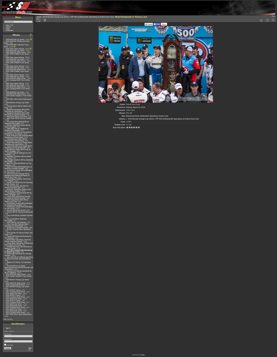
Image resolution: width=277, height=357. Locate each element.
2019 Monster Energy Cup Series (17, 102)
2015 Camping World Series (15, 302)
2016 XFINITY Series (13, 295)
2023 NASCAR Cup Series (15, 68)
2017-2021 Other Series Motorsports (19, 314)
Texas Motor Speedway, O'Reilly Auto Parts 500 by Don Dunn (19, 244)
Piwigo (143, 355)
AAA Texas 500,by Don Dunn (17, 116)
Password (7, 339)
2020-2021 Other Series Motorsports (19, 99)
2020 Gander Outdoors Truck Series (19, 95)
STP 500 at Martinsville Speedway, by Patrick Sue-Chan (18, 251)
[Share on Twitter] (149, 25)
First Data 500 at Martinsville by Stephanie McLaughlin (17, 122)
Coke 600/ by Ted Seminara (16, 222)
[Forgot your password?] (30, 349)
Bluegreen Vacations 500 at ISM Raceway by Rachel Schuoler (17, 114)
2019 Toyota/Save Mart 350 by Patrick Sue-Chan (16, 200)
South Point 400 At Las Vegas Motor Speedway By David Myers (18, 143)
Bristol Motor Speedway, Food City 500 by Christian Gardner (18, 240)
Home (39, 17)
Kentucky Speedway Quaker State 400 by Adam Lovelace (18, 190)
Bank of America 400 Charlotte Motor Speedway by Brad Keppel (18, 136)
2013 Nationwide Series (14, 311)
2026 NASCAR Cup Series (15, 39)
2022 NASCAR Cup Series (15, 76)
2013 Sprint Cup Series (14, 309)
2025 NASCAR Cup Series (15, 50)
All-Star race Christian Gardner (17, 227)
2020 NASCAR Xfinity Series (16, 94)
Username (8, 334)
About (8, 29)
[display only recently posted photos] (31, 35)
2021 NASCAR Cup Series (15, 85)
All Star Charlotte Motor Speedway (19, 229)
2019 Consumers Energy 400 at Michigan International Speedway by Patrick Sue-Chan (17, 175)
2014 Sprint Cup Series (14, 304)
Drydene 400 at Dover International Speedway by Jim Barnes (18, 133)
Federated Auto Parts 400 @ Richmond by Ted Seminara (16, 140)
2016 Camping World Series (15, 297)
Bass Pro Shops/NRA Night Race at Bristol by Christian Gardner (18, 167)
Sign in (8, 328)
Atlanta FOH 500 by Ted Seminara (19, 262)
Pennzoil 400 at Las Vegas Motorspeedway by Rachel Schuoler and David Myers (19, 267)
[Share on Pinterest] (164, 25)
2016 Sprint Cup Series (14, 293)
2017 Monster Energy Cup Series (17, 286)
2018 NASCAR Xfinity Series (16, 283)
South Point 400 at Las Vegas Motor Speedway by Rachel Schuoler (18, 147)
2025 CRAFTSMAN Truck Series (17, 54)
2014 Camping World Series (15, 307)
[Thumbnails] (261, 20)
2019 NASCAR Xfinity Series (16, 274)
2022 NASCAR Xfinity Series (16, 78)
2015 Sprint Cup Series (14, 299)
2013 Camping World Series (15, 312)
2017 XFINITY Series (13, 290)
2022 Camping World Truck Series (18, 80)
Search (8, 27)
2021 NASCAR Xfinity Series (16, 87)
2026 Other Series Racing (15, 49)
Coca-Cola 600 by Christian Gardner (19, 215)
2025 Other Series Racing (15, 57)
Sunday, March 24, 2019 (135, 107)
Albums (16, 35)
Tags (7, 25)
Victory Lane (163, 116)
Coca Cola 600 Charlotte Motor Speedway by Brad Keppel (16, 225)
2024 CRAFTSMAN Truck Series (17, 63)
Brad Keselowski (132, 116)
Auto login (9, 345)
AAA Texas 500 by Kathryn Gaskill (19, 118)
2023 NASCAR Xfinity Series (16, 69)
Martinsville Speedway (149, 116)
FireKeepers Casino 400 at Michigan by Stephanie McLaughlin (18, 204)
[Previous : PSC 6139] (267, 20)
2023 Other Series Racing (15, 75)
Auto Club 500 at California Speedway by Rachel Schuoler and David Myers (19, 258)
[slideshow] (45, 20)
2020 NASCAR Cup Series (15, 92)
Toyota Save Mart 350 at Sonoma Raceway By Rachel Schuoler (17, 197)
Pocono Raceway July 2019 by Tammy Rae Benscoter (17, 186)
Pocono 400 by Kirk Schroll (16, 210)
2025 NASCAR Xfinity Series (16, 52)
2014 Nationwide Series (14, 306)
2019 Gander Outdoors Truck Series (19, 276)
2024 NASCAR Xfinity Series (16, 61)
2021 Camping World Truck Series (18, 89)
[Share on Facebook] (156, 25)
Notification (9, 30)
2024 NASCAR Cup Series (15, 59)
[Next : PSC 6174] (273, 20)
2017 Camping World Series (15, 292)
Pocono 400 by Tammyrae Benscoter (20, 212)
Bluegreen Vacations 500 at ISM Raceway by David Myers (17, 110)
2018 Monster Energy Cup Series (17, 279)
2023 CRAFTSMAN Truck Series (17, 71)
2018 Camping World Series (15, 285)
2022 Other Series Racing (15, 83)
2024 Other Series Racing (15, 66)
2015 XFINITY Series (13, 300)
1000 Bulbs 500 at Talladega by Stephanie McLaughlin (17, 129)
